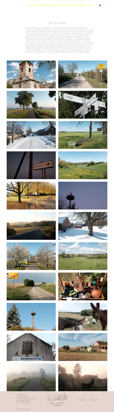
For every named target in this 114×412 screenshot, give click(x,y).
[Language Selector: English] (105, 5)
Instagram (94, 399)
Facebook (84, 399)
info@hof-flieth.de (25, 400)
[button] (31, 5)
